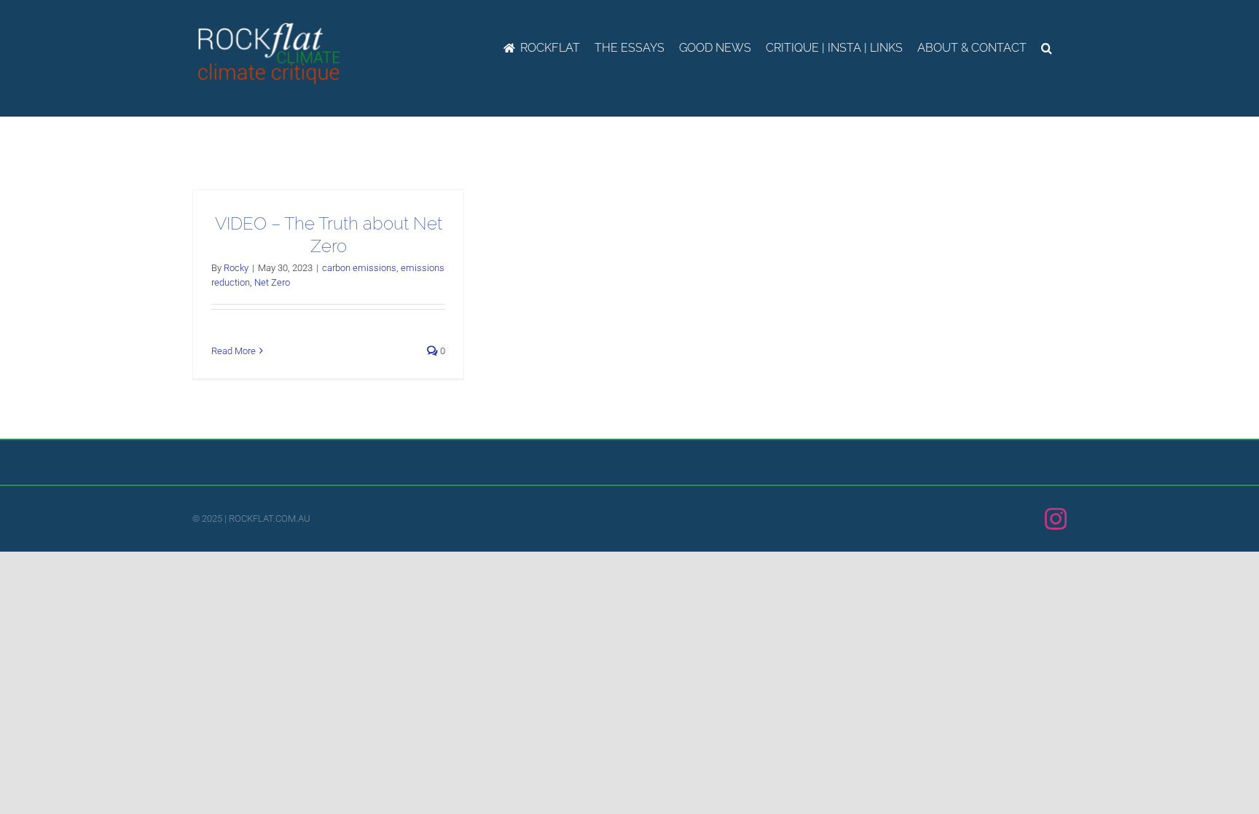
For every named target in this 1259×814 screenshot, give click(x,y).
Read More (233, 350)
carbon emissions (359, 267)
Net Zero (272, 282)
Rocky (236, 267)
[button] (1046, 48)
